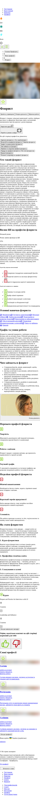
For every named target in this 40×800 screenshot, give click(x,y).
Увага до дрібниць (31, 323)
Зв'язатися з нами (8, 768)
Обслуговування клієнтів (11, 321)
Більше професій (6, 734)
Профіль (7, 792)
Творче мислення (15, 317)
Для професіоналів (10, 785)
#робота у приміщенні (7, 114)
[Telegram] (8, 799)
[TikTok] (3, 799)
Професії (7, 14)
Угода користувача (10, 794)
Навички (7, 13)
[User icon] (2, 47)
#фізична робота (34, 114)
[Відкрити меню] (6, 47)
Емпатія (5, 325)
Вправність (7, 315)
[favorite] (3, 101)
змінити (3, 741)
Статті (6, 787)
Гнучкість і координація (21, 315)
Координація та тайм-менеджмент (27, 319)
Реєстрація (7, 791)
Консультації (8, 11)
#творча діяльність (21, 114)
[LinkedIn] (14, 799)
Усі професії (4, 764)
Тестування (8, 9)
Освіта (6, 780)
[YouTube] (6, 799)
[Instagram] (1, 799)
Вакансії (7, 781)
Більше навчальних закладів (10, 629)
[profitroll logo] (10, 5)
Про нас (7, 789)
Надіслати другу (6, 126)
